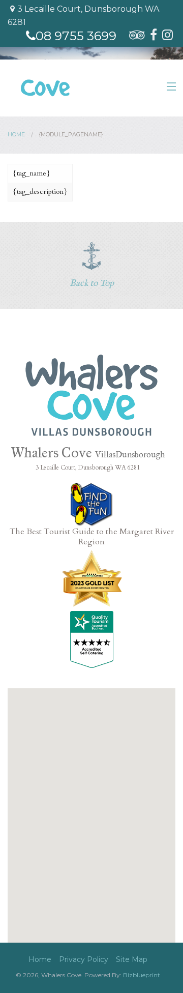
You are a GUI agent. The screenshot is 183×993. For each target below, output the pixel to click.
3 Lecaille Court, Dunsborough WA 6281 (83, 15)
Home (16, 134)
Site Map (131, 959)
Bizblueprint (141, 975)
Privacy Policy (83, 959)
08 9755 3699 (76, 35)
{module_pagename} (71, 134)
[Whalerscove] (91, 394)
